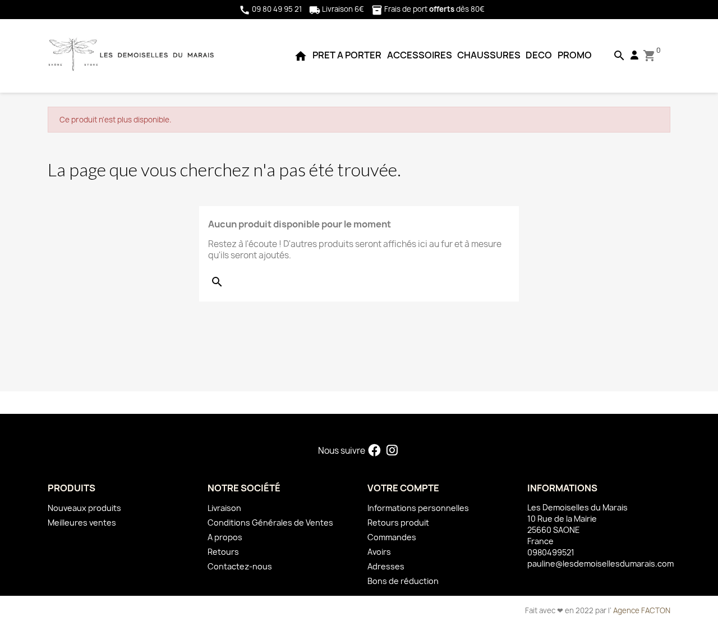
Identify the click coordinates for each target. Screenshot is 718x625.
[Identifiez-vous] (634, 55)
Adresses (385, 566)
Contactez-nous (240, 566)
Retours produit (398, 522)
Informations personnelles (418, 508)
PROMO (575, 55)
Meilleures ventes (82, 522)
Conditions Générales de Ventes (270, 522)
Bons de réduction (403, 581)
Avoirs (379, 551)
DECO (539, 55)
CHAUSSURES (489, 55)
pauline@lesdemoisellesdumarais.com (600, 563)
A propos (225, 537)
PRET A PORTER (346, 55)
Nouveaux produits (84, 508)
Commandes (391, 537)
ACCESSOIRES (419, 55)
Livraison (224, 508)
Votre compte (403, 488)
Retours (223, 551)
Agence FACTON (641, 610)
